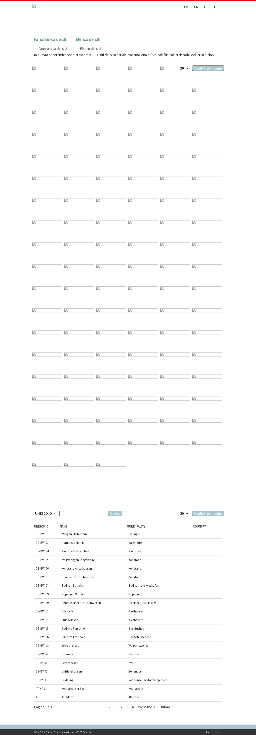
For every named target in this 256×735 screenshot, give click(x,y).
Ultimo (165, 707)
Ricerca (115, 513)
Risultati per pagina (208, 68)
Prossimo (145, 707)
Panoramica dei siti (52, 48)
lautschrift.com (214, 732)
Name (63, 526)
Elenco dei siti (90, 48)
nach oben (246, 725)
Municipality (136, 526)
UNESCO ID (41, 526)
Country (199, 526)
